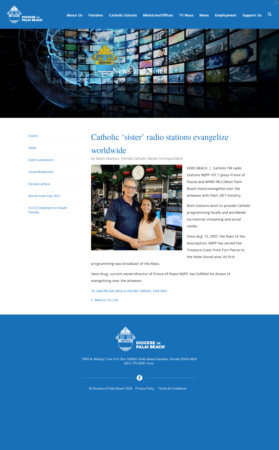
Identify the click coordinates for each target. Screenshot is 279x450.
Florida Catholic (39, 184)
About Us (74, 15)
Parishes (95, 15)
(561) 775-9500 (134, 363)
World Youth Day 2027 (44, 196)
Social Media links (41, 172)
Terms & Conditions (172, 388)
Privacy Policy (144, 388)
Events (33, 136)
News (204, 15)
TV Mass (186, 15)
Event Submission (41, 160)
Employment (225, 15)
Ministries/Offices (158, 15)
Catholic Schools (123, 15)
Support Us (252, 15)
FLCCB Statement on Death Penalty (47, 210)
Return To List (106, 300)
